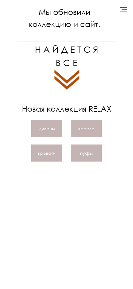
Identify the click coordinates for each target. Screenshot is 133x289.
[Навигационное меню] (123, 9)
